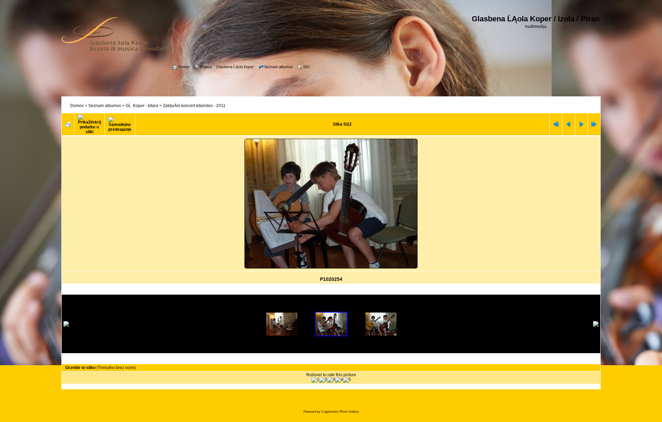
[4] (339, 380)
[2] (323, 380)
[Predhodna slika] (568, 124)
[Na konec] (594, 124)
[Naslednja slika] (581, 124)
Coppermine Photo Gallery (340, 411)
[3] (331, 380)
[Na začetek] (556, 124)
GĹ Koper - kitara (142, 105)
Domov (77, 105)
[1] (315, 380)
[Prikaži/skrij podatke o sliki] (89, 124)
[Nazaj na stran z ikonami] (68, 124)
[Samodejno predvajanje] (120, 124)
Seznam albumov (104, 105)
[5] (347, 380)
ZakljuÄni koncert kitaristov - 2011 (194, 105)
